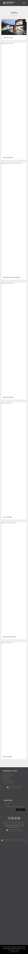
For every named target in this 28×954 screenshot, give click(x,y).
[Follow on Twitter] (19, 818)
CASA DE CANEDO (7, 517)
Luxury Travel (7, 773)
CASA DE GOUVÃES (8, 157)
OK (10, 951)
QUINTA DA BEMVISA (8, 397)
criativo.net (18, 827)
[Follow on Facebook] (9, 818)
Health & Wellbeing (9, 782)
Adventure (7, 778)
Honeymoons (7, 776)
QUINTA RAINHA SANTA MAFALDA (11, 277)
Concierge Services (9, 775)
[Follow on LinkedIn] (15, 818)
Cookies (11, 823)
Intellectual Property (20, 823)
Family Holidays (8, 780)
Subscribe (20, 809)
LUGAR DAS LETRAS (8, 37)
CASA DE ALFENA (7, 756)
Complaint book (7, 822)
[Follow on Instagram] (12, 818)
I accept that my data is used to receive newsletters (15, 806)
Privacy (14, 822)
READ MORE (15, 951)
